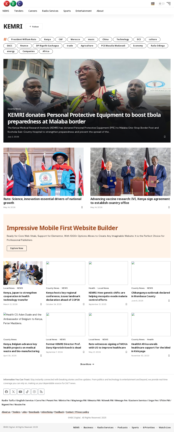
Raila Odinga (158, 45)
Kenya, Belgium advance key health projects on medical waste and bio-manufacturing (21, 347)
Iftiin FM (165, 400)
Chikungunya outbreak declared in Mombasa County (150, 294)
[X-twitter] (13, 392)
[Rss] (41, 392)
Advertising (47, 412)
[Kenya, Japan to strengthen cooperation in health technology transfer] (23, 273)
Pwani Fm (52, 400)
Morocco (75, 39)
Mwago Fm (121, 400)
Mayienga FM (79, 400)
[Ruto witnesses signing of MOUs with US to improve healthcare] (108, 324)
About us (6, 412)
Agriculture (87, 45)
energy (11, 51)
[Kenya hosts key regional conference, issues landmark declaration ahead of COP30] (65, 273)
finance (24, 45)
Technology (123, 39)
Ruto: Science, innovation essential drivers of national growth (42, 201)
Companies (29, 51)
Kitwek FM (107, 400)
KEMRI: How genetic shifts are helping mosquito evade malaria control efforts (108, 296)
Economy (138, 45)
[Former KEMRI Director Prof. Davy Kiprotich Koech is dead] (65, 324)
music (91, 39)
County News (14, 108)
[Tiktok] (27, 392)
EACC (9, 45)
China (105, 39)
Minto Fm (64, 400)
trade (70, 45)
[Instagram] (34, 392)
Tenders (16, 412)
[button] (152, 3)
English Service (24, 400)
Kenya (47, 39)
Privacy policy (82, 412)
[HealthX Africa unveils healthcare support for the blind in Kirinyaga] (151, 324)
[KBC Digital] (13, 3)
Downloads (34, 412)
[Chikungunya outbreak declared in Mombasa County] (151, 273)
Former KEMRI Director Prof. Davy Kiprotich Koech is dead (63, 345)
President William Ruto (23, 39)
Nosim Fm (19, 404)
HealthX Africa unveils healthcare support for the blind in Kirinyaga (150, 347)
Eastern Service (138, 400)
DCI (139, 39)
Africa (46, 51)
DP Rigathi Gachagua (47, 45)
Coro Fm (40, 400)
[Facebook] (6, 392)
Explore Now (16, 248)
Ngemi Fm (7, 404)
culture (153, 39)
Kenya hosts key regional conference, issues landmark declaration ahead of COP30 (63, 296)
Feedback (59, 412)
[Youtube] (20, 392)
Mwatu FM (94, 400)
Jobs (24, 412)
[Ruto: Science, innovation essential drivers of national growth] (43, 172)
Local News (9, 288)
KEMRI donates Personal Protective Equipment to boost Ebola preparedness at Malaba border (84, 118)
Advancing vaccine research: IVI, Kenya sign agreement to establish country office (130, 201)
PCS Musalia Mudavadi (113, 45)
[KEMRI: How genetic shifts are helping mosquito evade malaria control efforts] (108, 273)
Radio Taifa (8, 400)
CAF (61, 39)
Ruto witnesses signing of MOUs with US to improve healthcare (108, 345)
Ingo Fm (153, 400)
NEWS (20, 288)
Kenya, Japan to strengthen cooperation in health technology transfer (20, 296)
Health (92, 288)
